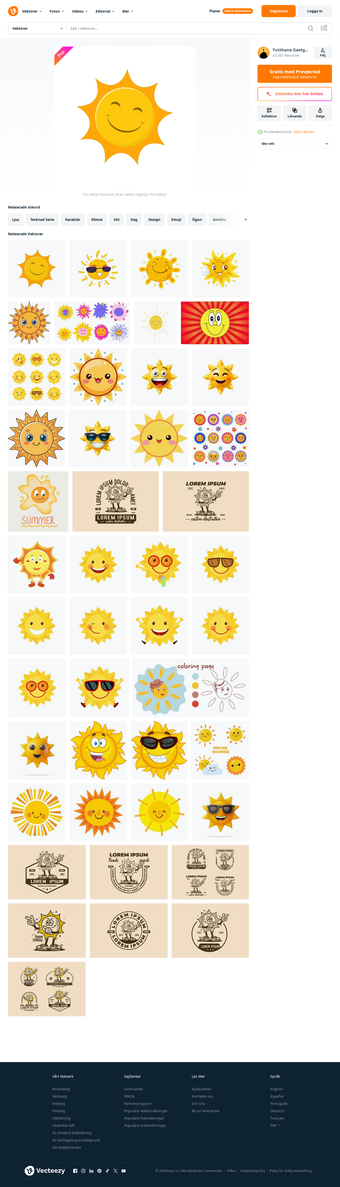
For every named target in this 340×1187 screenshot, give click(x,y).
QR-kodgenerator (67, 1147)
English (276, 1089)
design (154, 219)
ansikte (219, 219)
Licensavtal (133, 1089)
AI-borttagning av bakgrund (76, 1140)
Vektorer (29, 11)
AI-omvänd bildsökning (72, 1132)
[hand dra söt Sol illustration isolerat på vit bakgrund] (36, 812)
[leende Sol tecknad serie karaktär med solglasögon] (159, 750)
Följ (323, 55)
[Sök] (311, 28)
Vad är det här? (304, 132)
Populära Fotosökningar (144, 1118)
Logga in (314, 11)
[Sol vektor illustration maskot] (36, 564)
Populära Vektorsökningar (146, 1110)
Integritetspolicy (253, 1170)
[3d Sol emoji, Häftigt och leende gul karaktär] (220, 377)
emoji (176, 219)
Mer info (268, 144)
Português (279, 1103)
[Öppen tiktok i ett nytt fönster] (107, 1171)
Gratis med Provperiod (295, 74)
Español (277, 1096)
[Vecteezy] (13, 11)
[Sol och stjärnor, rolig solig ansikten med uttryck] (220, 438)
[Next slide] (241, 220)
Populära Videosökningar (145, 1125)
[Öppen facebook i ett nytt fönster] (75, 1171)
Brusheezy (61, 1089)
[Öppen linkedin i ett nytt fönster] (91, 1171)
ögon (197, 219)
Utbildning (61, 1118)
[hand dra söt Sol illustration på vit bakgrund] (98, 812)
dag (134, 219)
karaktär (72, 219)
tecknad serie (42, 219)
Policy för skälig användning (291, 1170)
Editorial (103, 11)
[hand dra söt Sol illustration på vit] (159, 812)
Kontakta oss (202, 1096)
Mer (125, 11)
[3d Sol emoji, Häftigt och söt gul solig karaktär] (159, 377)
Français (277, 1118)
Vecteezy (59, 1096)
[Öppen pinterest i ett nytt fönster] (99, 1171)
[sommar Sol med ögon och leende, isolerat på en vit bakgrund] (38, 501)
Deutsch (277, 1110)
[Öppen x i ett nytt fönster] (116, 1171)
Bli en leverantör (206, 1110)
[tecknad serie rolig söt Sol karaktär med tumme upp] (220, 268)
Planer (214, 11)
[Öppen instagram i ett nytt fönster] (83, 1171)
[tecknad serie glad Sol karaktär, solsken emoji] (159, 268)
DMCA (129, 1096)
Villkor (231, 1170)
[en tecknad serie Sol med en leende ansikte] (29, 322)
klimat (97, 219)
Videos (78, 11)
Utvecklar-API (63, 1125)
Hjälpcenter (201, 1089)
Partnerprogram (138, 1103)
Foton (55, 11)
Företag (58, 1110)
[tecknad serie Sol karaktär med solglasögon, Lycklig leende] (98, 268)
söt (117, 219)
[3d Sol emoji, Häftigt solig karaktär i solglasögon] (97, 438)
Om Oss (198, 1103)
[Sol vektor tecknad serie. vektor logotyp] (36, 268)
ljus (15, 219)
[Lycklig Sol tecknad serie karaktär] (98, 750)
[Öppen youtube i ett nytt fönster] (124, 1171)
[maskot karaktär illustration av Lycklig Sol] (115, 501)
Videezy (58, 1103)
